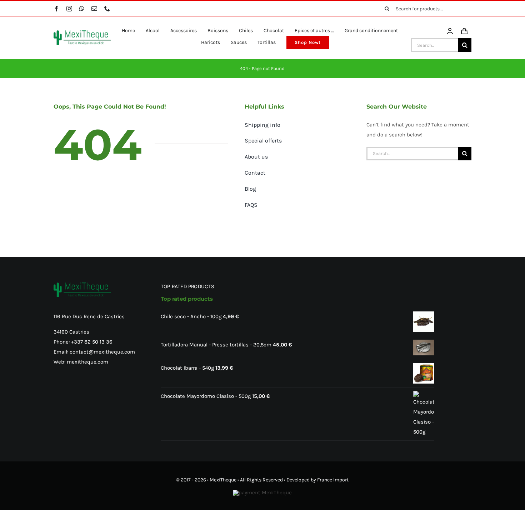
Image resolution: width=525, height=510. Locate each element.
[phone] (107, 8)
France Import (333, 480)
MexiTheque (223, 480)
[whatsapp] (81, 8)
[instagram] (69, 8)
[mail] (94, 8)
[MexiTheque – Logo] (82, 33)
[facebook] (56, 8)
